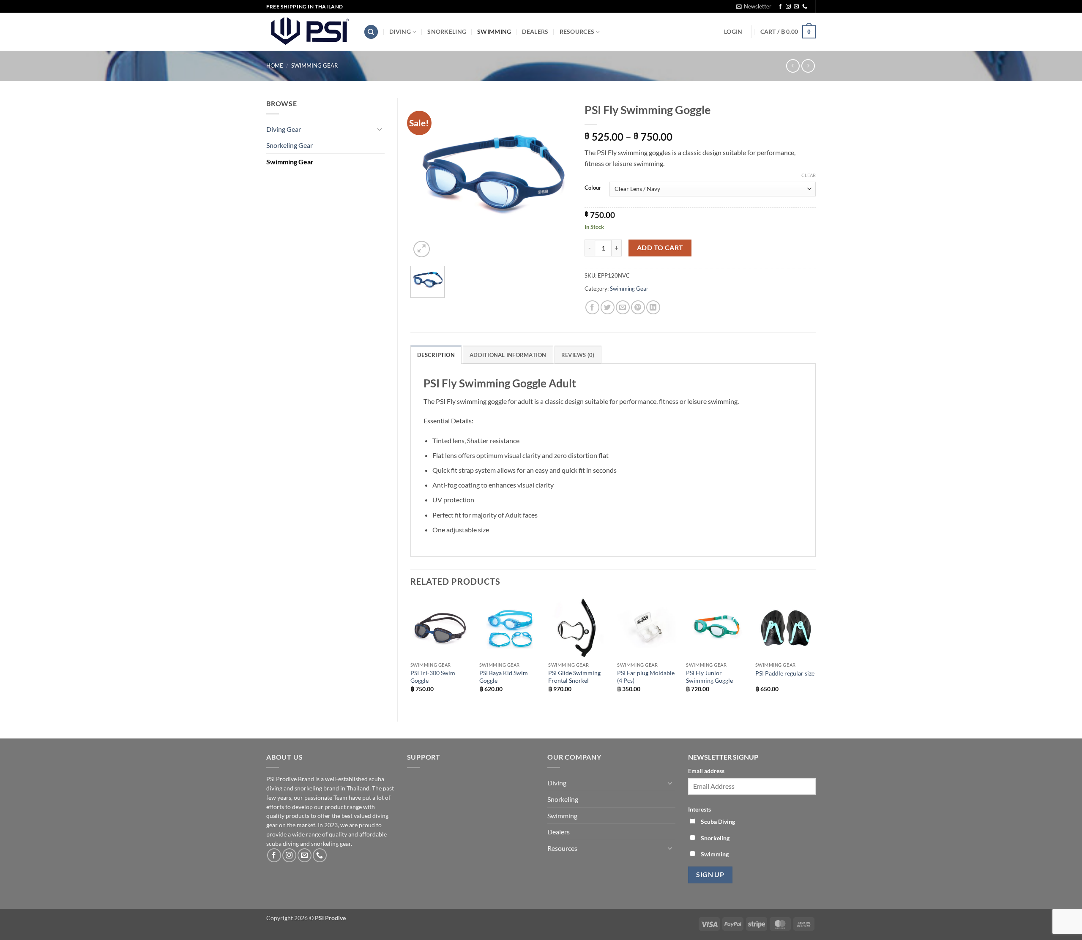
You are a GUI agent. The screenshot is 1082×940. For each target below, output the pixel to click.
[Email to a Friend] (623, 307)
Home (274, 65)
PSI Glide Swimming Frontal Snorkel (574, 676)
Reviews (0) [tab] (578, 354)
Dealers (535, 31)
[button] (753, 6)
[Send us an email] (796, 7)
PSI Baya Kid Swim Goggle (503, 676)
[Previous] (410, 652)
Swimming (494, 31)
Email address (706, 770)
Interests (699, 809)
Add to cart (660, 247)
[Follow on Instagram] (788, 7)
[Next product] (792, 65)
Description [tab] (436, 354)
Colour (593, 188)
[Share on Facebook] (592, 307)
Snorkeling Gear (289, 145)
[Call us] (804, 7)
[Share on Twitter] (608, 307)
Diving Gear (283, 129)
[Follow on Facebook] (780, 7)
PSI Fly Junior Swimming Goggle (709, 676)
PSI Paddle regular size (784, 673)
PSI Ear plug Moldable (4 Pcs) (646, 676)
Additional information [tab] (508, 354)
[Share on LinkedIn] (653, 307)
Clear (808, 175)
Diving (400, 31)
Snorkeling (446, 31)
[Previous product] (807, 65)
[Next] (815, 652)
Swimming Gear (314, 65)
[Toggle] (379, 129)
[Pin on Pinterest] (638, 307)
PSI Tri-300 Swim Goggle (432, 676)
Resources (577, 31)
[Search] (371, 32)
